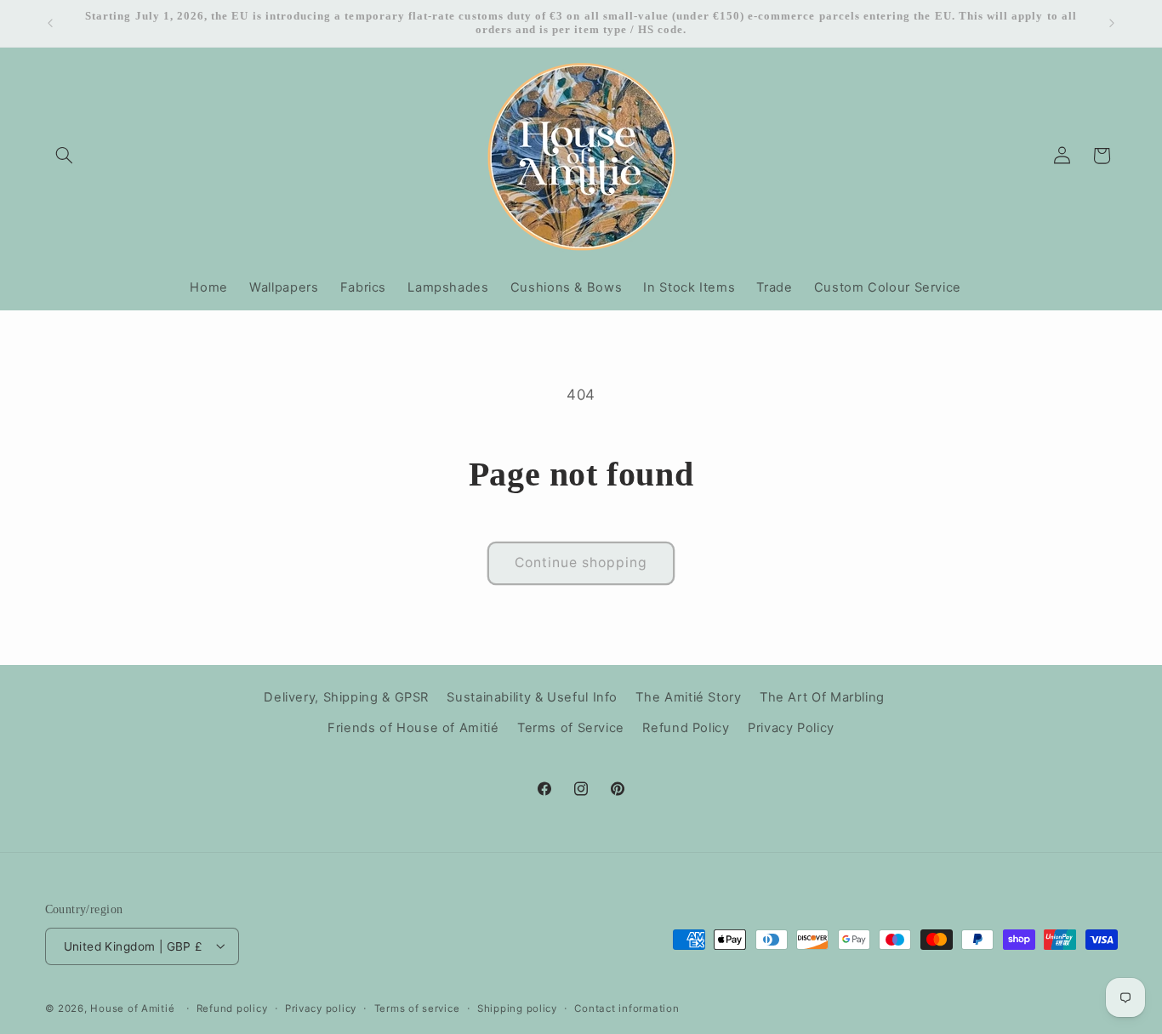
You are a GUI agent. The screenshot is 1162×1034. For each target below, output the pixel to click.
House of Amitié (132, 1008)
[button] (64, 155)
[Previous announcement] (50, 23)
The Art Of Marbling (822, 696)
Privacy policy (320, 1008)
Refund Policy (685, 728)
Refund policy (232, 1008)
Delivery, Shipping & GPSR (346, 696)
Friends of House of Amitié (413, 728)
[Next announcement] (1112, 23)
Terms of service (417, 1008)
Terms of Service (570, 728)
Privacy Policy (791, 728)
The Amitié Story (688, 696)
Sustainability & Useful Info (532, 696)
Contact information (626, 1008)
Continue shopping (581, 562)
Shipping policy (517, 1008)
